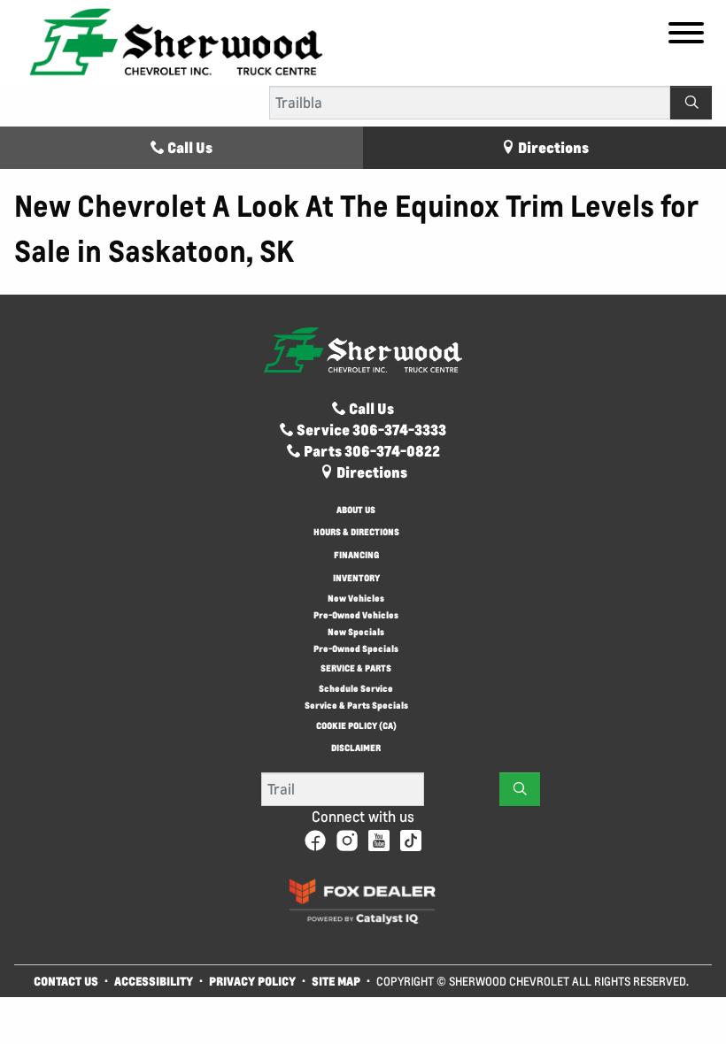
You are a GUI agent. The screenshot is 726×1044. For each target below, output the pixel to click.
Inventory (356, 579)
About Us (355, 511)
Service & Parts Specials (356, 705)
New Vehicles (356, 598)
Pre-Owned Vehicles (355, 615)
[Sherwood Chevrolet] (176, 41)
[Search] (691, 102)
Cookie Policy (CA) (356, 727)
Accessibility (153, 980)
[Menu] (686, 35)
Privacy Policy (252, 980)
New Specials (356, 632)
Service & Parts (356, 669)
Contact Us (66, 980)
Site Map (337, 980)
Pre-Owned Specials (355, 649)
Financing (356, 556)
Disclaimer (356, 749)
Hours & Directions (356, 533)
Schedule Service (356, 689)
